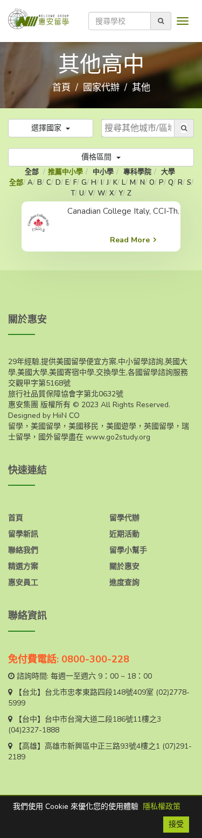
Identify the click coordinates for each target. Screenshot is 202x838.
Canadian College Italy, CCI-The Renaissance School (125, 211)
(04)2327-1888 (33, 730)
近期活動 (124, 534)
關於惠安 (124, 566)
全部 (32, 172)
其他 (141, 87)
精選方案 (23, 566)
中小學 (103, 172)
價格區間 (97, 157)
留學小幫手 (128, 550)
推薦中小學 (65, 172)
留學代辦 (124, 518)
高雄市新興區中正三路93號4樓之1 (102, 746)
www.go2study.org (118, 437)
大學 (168, 172)
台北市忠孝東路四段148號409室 (99, 692)
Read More (130, 240)
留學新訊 (23, 534)
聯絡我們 (23, 550)
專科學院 (137, 172)
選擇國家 (47, 128)
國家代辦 (101, 87)
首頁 (61, 87)
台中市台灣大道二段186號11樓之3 (103, 719)
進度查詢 (124, 582)
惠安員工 (23, 582)
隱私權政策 (161, 806)
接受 (176, 824)
